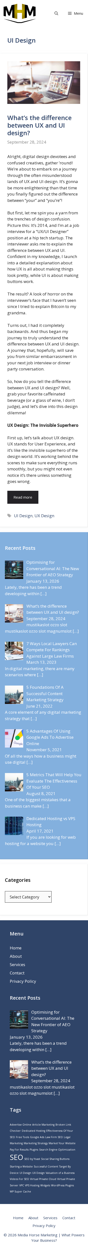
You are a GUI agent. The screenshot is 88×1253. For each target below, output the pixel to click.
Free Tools (22, 1137)
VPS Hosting (32, 1185)
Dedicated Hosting (33, 1130)
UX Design (44, 515)
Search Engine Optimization (57, 1149)
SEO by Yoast (32, 1159)
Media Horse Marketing (37, 1234)
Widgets (45, 1185)
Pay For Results (19, 1149)
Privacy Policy (23, 981)
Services (17, 964)
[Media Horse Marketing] (19, 13)
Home (16, 948)
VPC (21, 1185)
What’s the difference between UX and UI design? (39, 125)
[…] (43, 593)
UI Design (23, 515)
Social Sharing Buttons (55, 1159)
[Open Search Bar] (56, 13)
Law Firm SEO (54, 1137)
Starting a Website (21, 1166)
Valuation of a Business (60, 1173)
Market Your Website (62, 1143)
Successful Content (46, 1166)
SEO (16, 1157)
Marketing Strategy (36, 1143)
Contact (17, 973)
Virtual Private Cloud (43, 1179)
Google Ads (37, 1137)
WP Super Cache (20, 1191)
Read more (22, 497)
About (16, 956)
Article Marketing (43, 1124)
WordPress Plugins (62, 1185)
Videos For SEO (19, 1179)
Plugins (34, 1149)
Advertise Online (20, 1124)
